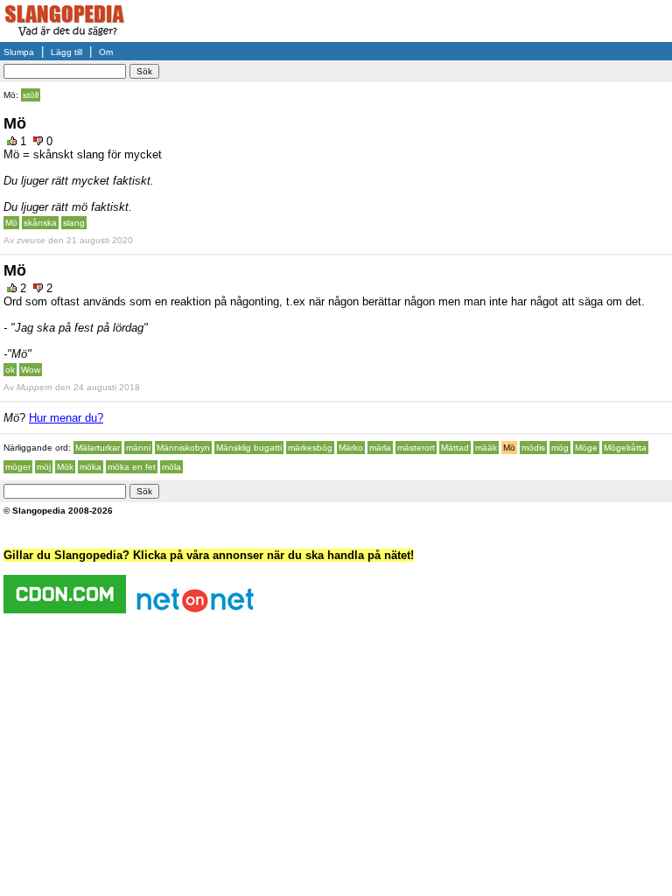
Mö (11, 223)
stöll (30, 95)
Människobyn (183, 447)
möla (171, 467)
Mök (65, 467)
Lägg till (66, 52)
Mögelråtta (625, 447)
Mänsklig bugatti (249, 447)
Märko (351, 447)
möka (91, 467)
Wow (30, 369)
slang (74, 223)
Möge (586, 447)
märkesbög (310, 447)
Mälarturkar (97, 447)
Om (106, 52)
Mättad (455, 447)
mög (560, 447)
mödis (533, 447)
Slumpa (19, 52)
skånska (40, 223)
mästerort (416, 447)
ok (10, 369)
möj (44, 467)
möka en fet (132, 467)
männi (138, 447)
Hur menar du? (66, 417)
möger (18, 467)
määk (486, 447)
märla (380, 447)
